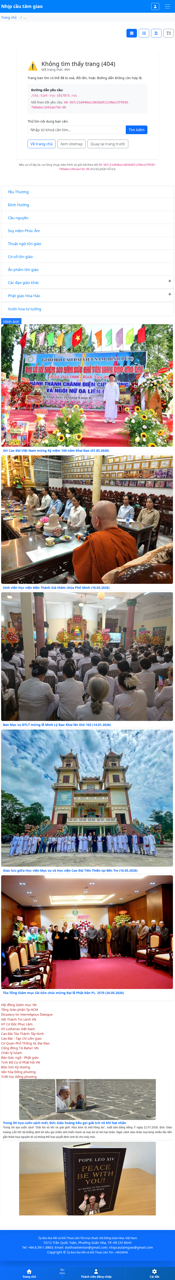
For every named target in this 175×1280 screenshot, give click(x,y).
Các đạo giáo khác (23, 282)
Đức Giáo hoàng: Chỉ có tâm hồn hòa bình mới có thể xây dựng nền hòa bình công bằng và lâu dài (80, 1200)
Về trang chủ (42, 143)
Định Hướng (18, 204)
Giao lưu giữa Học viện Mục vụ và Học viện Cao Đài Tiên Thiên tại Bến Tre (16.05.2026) (70, 870)
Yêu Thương (18, 191)
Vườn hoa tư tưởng (24, 308)
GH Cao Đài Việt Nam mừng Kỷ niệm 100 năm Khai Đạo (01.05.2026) (56, 450)
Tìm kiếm (136, 129)
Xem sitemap (71, 143)
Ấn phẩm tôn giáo (23, 269)
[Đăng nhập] (155, 6)
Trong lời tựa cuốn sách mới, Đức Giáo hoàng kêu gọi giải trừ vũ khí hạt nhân (64, 1101)
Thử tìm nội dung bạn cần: (48, 121)
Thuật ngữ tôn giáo (24, 243)
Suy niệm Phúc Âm (24, 230)
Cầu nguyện (18, 217)
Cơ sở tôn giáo (20, 256)
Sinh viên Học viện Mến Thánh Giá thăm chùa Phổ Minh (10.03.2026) (56, 587)
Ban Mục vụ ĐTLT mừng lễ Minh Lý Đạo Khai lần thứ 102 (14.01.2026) (57, 725)
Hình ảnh (11, 321)
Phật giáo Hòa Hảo (24, 295)
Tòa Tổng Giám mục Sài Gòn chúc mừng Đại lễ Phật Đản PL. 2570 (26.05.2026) (63, 993)
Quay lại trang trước (107, 143)
